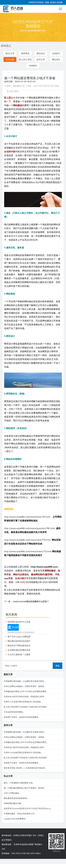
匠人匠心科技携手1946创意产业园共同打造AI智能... (26, 707)
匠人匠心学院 (25, 59)
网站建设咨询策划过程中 (19, 641)
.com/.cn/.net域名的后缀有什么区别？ (30, 601)
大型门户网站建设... (12, 793)
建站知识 (41, 53)
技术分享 (41, 59)
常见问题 (10, 59)
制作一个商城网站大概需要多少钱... (19, 783)
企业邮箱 (45, 846)
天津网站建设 (45, 835)
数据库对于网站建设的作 (19, 645)
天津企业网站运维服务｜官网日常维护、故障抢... (24, 686)
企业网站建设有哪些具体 (19, 650)
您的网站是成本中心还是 (19, 621)
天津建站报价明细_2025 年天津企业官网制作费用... (26, 691)
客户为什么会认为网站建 (19, 636)
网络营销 (45, 851)
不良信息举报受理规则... (14, 712)
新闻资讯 (25, 53)
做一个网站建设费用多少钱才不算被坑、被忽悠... (24, 788)
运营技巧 (56, 53)
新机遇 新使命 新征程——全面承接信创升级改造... (25, 768)
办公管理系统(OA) (45, 856)
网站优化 (56, 59)
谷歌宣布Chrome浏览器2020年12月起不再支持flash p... (28, 808)
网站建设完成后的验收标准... (16, 798)
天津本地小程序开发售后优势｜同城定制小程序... (24, 696)
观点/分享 (10, 53)
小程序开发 (45, 861)
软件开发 (45, 840)
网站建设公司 (19, 86)
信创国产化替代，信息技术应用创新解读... (22, 717)
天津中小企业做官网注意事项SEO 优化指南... (23, 701)
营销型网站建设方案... (13, 803)
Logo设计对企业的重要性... (15, 819)
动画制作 (33, 65)
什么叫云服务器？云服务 (19, 654)
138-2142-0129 (54, 2)
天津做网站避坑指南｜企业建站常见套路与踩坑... (24, 681)
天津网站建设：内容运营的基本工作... (20, 813)
